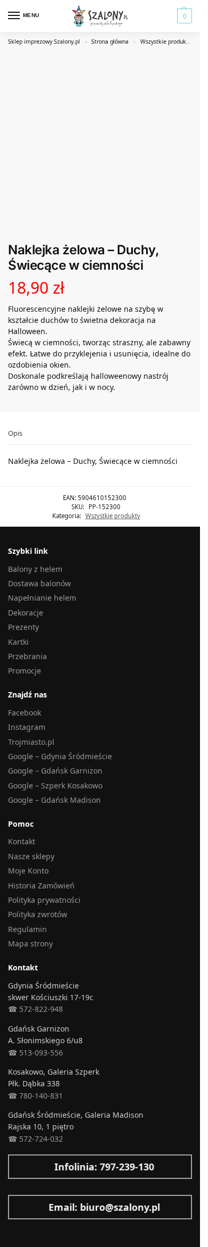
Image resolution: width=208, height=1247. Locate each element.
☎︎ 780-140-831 (35, 1096)
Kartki (18, 642)
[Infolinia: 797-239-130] (13, 1166)
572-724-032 (40, 1139)
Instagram (26, 727)
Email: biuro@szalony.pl (104, 1207)
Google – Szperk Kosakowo (55, 785)
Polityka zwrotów (37, 914)
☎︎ (12, 1139)
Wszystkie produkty (165, 41)
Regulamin (27, 929)
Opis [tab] (15, 433)
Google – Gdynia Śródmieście (60, 756)
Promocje (24, 671)
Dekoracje (25, 613)
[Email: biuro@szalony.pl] (13, 1207)
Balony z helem (35, 569)
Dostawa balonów (39, 583)
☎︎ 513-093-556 (35, 1053)
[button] (183, 16)
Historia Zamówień (41, 885)
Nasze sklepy (31, 856)
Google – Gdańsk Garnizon (55, 771)
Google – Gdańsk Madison (54, 800)
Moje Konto (28, 871)
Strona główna (110, 41)
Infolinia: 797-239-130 (104, 1166)
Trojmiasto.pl (31, 742)
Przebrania (27, 656)
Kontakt (21, 841)
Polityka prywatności (44, 900)
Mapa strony (30, 943)
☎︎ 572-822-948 (35, 1009)
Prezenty (23, 627)
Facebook (24, 713)
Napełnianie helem (42, 598)
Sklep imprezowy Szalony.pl (44, 41)
